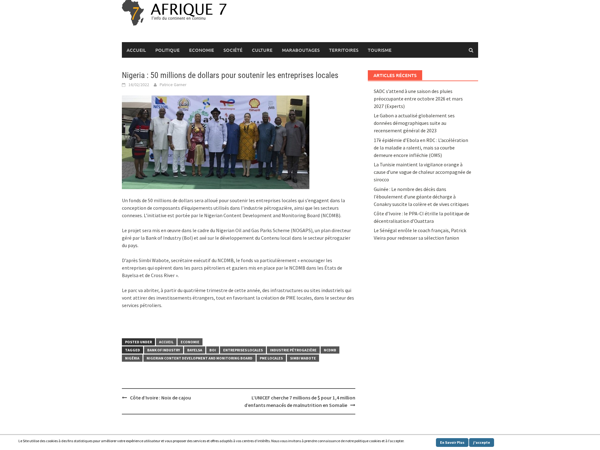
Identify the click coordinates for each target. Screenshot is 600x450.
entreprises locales (243, 350)
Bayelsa (194, 350)
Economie (201, 50)
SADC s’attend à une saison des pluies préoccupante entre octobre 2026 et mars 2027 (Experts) (418, 98)
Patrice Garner (173, 84)
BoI (212, 350)
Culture (262, 50)
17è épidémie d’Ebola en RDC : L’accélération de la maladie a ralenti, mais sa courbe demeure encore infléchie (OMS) (421, 147)
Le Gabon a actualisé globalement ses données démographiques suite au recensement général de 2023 (414, 123)
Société (232, 50)
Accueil (136, 50)
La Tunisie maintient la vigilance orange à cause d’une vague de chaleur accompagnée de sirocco (422, 172)
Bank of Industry (163, 350)
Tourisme (380, 50)
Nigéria (132, 358)
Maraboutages (301, 50)
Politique (167, 50)
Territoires (343, 50)
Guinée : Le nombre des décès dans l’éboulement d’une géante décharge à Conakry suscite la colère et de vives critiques (421, 196)
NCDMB (330, 350)
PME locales (271, 358)
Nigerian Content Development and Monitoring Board (199, 358)
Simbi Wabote (303, 358)
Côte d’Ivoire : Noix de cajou (160, 397)
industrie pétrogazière (293, 350)
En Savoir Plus (452, 442)
